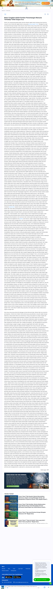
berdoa (21, 218)
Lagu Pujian (20, 568)
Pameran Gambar (5, 570)
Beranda (3, 10)
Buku (9, 568)
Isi (5, 14)
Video (14, 568)
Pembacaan (8, 10)
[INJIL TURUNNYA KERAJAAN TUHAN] (26, 8)
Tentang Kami (13, 570)
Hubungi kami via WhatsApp (41, 579)
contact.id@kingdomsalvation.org (21, 582)
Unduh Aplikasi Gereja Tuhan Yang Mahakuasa (12, 574)
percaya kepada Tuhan (33, 24)
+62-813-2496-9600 (8, 582)
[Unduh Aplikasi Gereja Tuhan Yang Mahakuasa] (3, 576)
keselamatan (12, 206)
